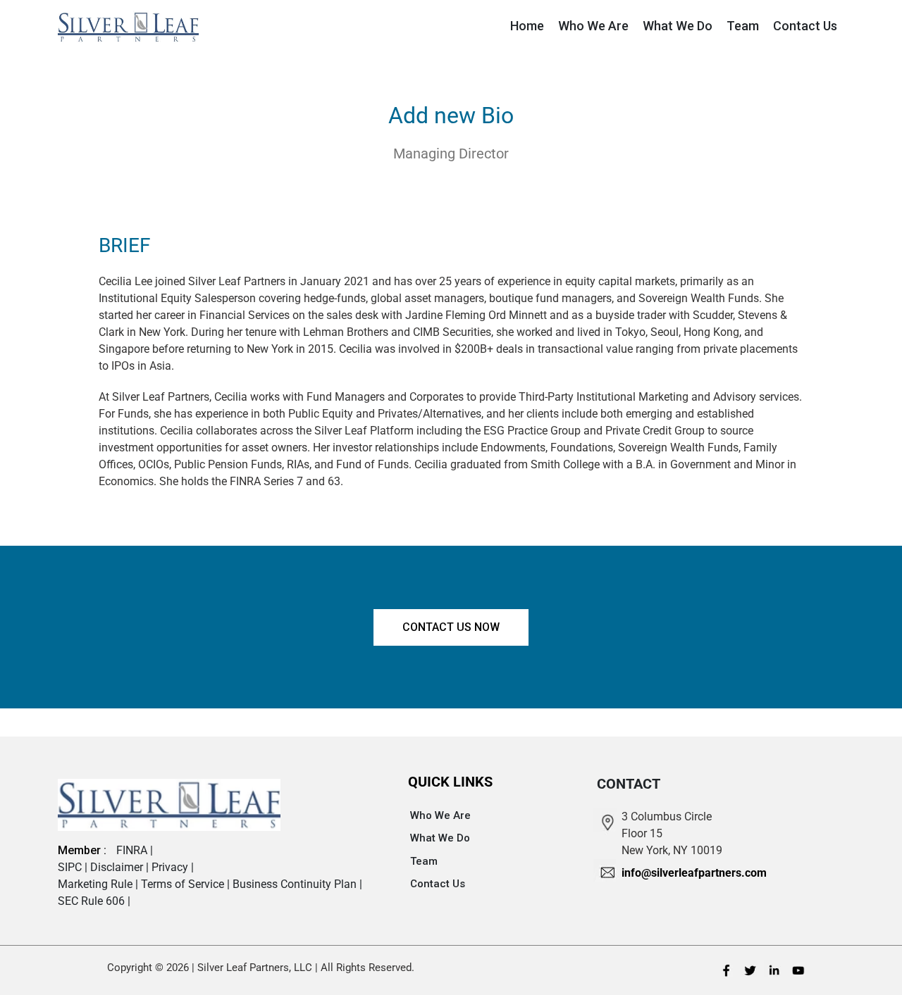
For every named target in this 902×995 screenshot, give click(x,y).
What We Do (440, 838)
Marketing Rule (96, 884)
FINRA (133, 850)
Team (424, 861)
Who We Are (440, 815)
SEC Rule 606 (93, 901)
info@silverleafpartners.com (694, 873)
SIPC (71, 867)
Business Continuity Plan (296, 884)
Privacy (171, 867)
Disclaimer (118, 867)
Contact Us (437, 883)
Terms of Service (184, 884)
